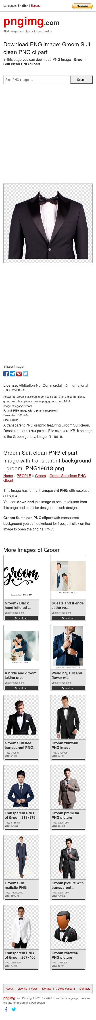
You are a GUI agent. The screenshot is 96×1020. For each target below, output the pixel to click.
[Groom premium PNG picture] (68, 787)
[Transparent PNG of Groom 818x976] (21, 787)
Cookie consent (65, 988)
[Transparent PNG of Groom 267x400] (21, 927)
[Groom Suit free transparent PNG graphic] (21, 717)
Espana (35, 5)
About (9, 988)
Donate (46, 988)
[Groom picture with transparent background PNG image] (68, 857)
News (34, 988)
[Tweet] (25, 373)
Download (21, 618)
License (22, 988)
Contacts (84, 988)
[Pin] (19, 373)
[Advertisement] (48, 135)
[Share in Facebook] (6, 373)
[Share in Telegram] (12, 373)
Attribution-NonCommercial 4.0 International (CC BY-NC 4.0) (45, 388)
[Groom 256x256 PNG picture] (68, 927)
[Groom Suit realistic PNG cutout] (21, 857)
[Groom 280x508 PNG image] (68, 717)
